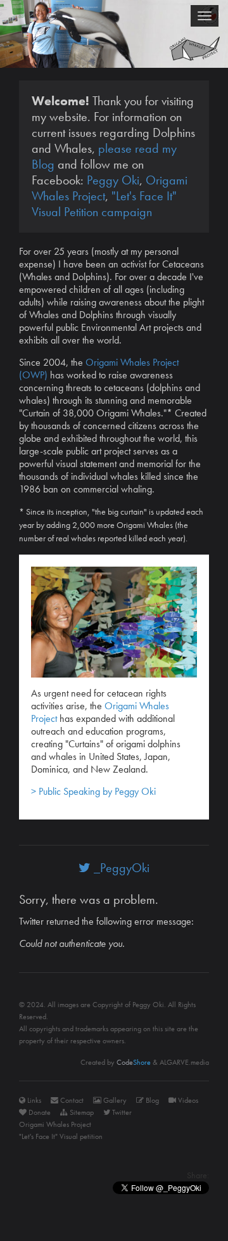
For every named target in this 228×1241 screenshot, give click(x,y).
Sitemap (81, 1112)
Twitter (121, 1112)
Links (33, 1100)
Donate (39, 1112)
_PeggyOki (120, 867)
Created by (115, 1062)
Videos (187, 1100)
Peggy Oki (113, 180)
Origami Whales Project (55, 1124)
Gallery (114, 1100)
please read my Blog (104, 156)
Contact (71, 1100)
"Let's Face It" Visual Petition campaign (104, 204)
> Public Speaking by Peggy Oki (93, 791)
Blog (151, 1100)
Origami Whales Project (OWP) (99, 369)
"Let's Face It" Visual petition (61, 1136)
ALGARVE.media (184, 1062)
